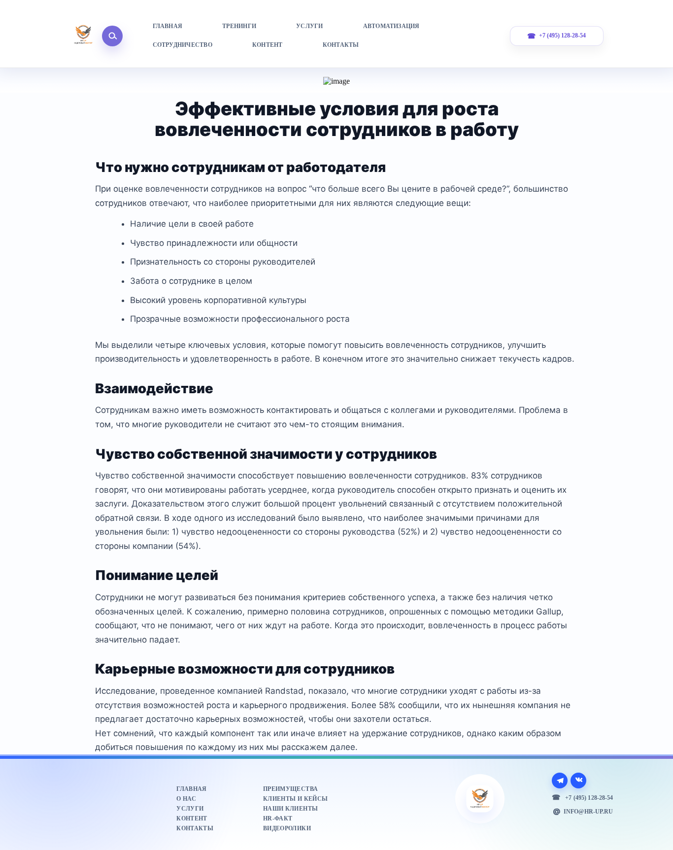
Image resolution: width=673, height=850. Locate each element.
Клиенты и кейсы (295, 799)
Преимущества (290, 789)
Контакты (194, 828)
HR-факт (277, 818)
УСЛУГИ (309, 26)
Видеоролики (287, 828)
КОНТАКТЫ (341, 44)
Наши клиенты (290, 809)
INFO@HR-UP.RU (588, 811)
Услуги (189, 809)
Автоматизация (391, 26)
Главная (191, 789)
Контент (191, 818)
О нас (186, 799)
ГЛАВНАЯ (168, 26)
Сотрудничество (182, 44)
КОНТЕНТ (267, 44)
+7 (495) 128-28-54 (562, 36)
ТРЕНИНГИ (239, 26)
